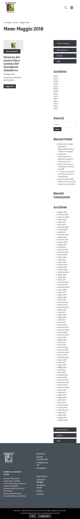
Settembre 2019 (63, 272)
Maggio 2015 (62, 367)
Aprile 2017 (62, 320)
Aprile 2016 (62, 342)
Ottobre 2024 (62, 229)
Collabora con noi (42, 463)
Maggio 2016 (62, 340)
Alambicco (40, 454)
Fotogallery (41, 468)
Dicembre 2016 (63, 327)
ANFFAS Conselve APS (42, 458)
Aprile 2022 (62, 247)
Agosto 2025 (62, 219)
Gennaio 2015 (62, 377)
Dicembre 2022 (63, 240)
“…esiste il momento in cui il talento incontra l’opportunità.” (66, 174)
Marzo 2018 (62, 300)
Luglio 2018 (62, 292)
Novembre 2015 (63, 352)
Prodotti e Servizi (40, 486)
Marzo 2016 (62, 345)
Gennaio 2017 (62, 325)
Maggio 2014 (62, 397)
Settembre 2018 (63, 287)
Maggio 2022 (62, 245)
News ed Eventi (12, 51)
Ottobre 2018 (62, 285)
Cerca (57, 129)
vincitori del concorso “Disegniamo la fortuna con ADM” (66, 166)
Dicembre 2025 (63, 214)
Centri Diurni (41, 476)
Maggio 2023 (62, 237)
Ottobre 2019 (62, 270)
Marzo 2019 (62, 280)
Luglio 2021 (62, 260)
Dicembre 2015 (63, 350)
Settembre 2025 (63, 217)
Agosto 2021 (62, 257)
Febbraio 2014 (63, 405)
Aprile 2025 (62, 224)
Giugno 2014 (62, 395)
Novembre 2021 (63, 252)
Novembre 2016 (63, 330)
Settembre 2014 (63, 387)
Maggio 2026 (62, 212)
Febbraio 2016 (63, 347)
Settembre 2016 (63, 335)
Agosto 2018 (62, 290)
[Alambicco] (10, 7)
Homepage (7, 22)
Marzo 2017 (62, 322)
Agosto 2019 (62, 275)
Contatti (39, 494)
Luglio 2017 (62, 312)
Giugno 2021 (62, 262)
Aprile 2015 (62, 370)
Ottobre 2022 (62, 242)
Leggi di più (44, 516)
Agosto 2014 (62, 390)
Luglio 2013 (62, 412)
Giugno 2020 (62, 267)
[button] (56, 76)
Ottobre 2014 (62, 385)
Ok (33, 516)
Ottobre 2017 (62, 305)
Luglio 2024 (62, 232)
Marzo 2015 (62, 372)
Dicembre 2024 (63, 227)
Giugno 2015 (62, 365)
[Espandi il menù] (72, 7)
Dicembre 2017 (63, 302)
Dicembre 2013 (63, 410)
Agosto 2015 (62, 360)
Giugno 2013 (62, 415)
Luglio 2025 (62, 222)
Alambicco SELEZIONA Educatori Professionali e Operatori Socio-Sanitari (67, 181)
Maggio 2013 (62, 417)
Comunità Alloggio (40, 480)
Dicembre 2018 (63, 282)
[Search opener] (66, 7)
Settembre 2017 (63, 307)
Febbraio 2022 (63, 250)
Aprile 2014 (62, 400)
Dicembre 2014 (63, 380)
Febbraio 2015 (63, 375)
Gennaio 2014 (62, 407)
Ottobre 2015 (62, 355)
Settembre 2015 (63, 357)
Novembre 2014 (63, 382)
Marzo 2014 (62, 402)
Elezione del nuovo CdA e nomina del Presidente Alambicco (12, 64)
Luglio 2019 (62, 277)
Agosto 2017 (62, 310)
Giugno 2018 (62, 295)
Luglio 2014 (62, 392)
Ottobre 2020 (62, 265)
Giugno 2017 (62, 315)
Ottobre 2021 (62, 255)
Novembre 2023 (63, 235)
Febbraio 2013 (63, 420)
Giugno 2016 (62, 337)
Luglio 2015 (62, 362)
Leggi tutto (9, 86)
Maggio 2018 (62, 297)
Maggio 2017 (62, 317)
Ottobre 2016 (62, 332)
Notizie (15, 22)
